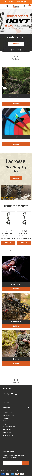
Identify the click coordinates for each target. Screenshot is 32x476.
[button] (16, 104)
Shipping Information (9, 426)
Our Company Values (8, 415)
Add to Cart (8, 243)
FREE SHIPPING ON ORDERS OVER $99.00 (16, 2)
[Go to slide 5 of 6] (19, 250)
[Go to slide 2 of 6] (12, 250)
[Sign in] (24, 6)
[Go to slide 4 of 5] (18, 50)
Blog (4, 424)
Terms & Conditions (8, 435)
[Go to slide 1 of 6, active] (10, 250)
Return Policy (7, 429)
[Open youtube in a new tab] (16, 394)
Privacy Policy (7, 432)
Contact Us (6, 421)
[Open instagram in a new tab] (12, 394)
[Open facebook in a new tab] (4, 394)
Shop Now (16, 44)
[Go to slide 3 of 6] (14, 250)
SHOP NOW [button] (16, 178)
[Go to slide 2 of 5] (13, 50)
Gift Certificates (7, 412)
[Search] (7, 6)
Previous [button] (3, 57)
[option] (16, 57)
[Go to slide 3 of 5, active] (16, 50)
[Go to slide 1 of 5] (11, 50)
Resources (6, 418)
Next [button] (28, 57)
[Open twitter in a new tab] (8, 394)
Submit (25, 463)
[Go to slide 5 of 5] (20, 50)
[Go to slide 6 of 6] (21, 250)
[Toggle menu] (2, 6)
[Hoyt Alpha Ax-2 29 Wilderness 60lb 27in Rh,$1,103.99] (8, 218)
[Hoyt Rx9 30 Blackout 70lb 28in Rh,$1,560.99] (24, 218)
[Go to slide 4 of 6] (17, 250)
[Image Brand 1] (16, 57)
